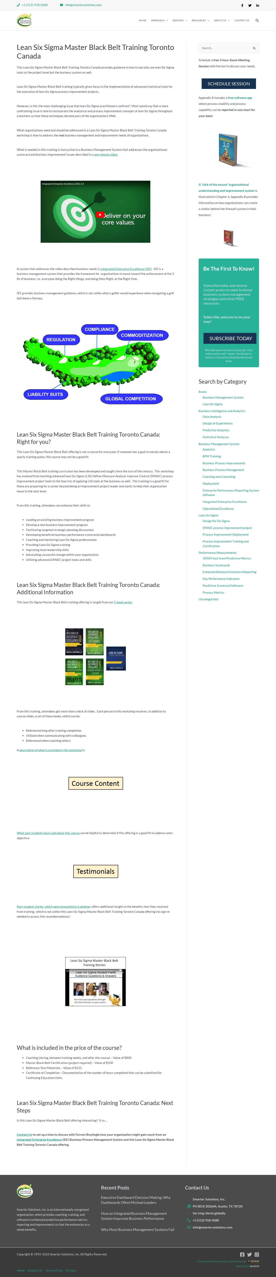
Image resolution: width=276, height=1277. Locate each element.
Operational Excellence (218, 508)
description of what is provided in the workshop (50, 750)
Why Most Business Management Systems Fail (137, 1229)
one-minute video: (106, 154)
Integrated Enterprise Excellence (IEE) (126, 269)
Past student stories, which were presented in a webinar (53, 906)
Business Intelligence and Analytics (222, 411)
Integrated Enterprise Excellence (39, 1139)
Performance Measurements (218, 552)
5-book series (123, 602)
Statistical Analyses (216, 437)
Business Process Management (223, 470)
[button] (159, 20)
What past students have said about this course (48, 833)
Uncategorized (208, 599)
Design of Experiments (218, 423)
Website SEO (243, 1266)
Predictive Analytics (216, 430)
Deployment (211, 483)
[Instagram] (256, 1254)
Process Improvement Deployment (226, 534)
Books (203, 392)
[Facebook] (242, 5)
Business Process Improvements (224, 463)
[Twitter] (250, 5)
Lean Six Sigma (212, 404)
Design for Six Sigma (216, 521)
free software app (240, 97)
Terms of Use (54, 1270)
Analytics (209, 449)
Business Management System (223, 397)
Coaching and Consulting (219, 476)
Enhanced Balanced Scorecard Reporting (229, 572)
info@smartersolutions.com (83, 5)
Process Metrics (213, 592)
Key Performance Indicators (221, 578)
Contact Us (24, 1134)
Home (21, 1270)
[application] (166, 20)
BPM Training (212, 456)
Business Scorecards (216, 565)
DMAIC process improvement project (227, 528)
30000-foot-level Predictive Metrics (227, 558)
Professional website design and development (222, 1261)
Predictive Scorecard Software (223, 585)
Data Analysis (212, 416)
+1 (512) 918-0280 (35, 5)
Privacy (71, 1270)
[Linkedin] (257, 5)
